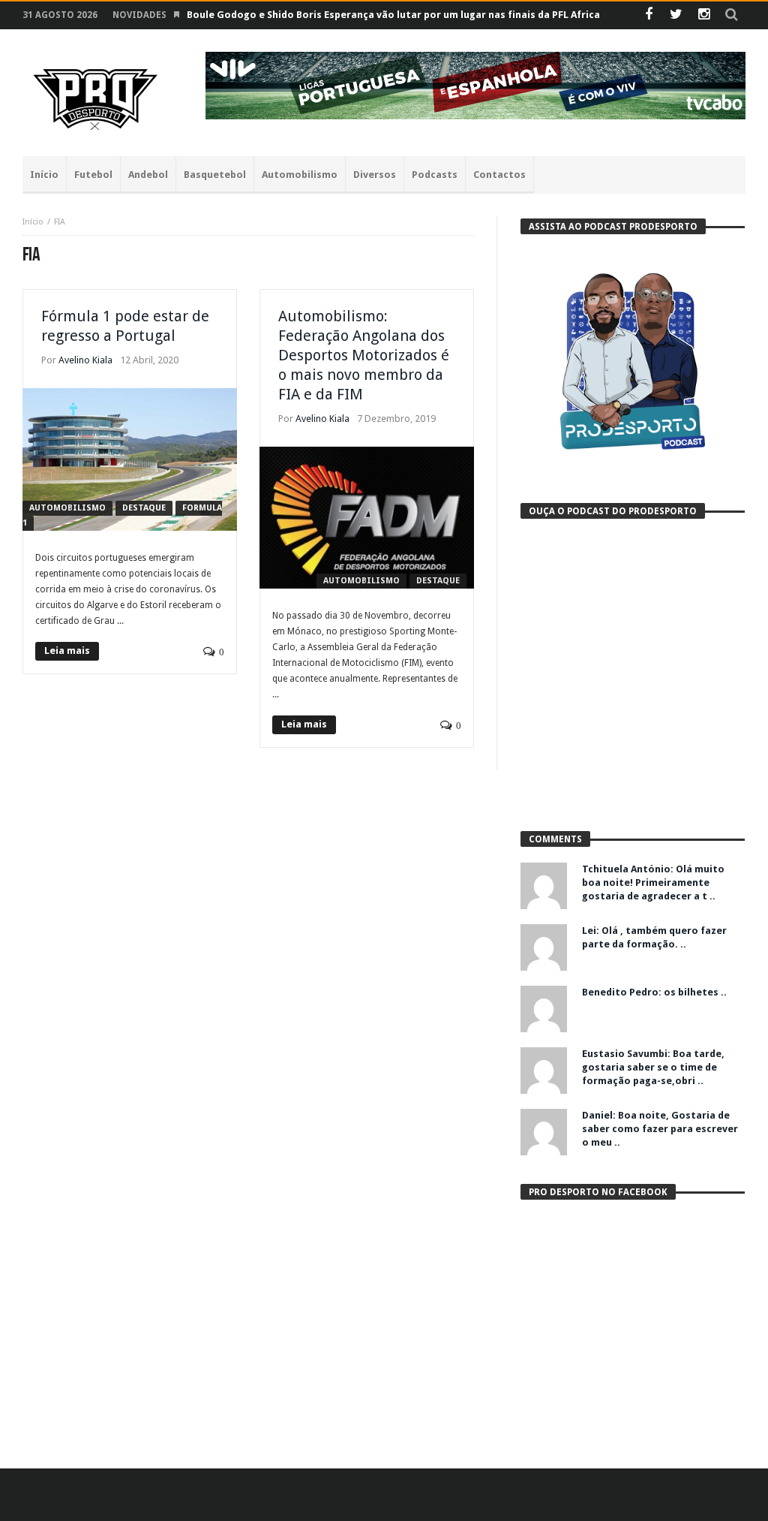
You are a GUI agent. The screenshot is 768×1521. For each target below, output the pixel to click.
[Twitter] (676, 15)
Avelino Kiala (85, 360)
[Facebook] (648, 15)
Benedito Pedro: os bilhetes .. (654, 992)
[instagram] (704, 15)
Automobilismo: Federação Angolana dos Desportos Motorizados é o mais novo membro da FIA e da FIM (363, 355)
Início (33, 222)
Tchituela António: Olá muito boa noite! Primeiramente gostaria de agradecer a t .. (653, 882)
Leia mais (67, 650)
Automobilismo (67, 508)
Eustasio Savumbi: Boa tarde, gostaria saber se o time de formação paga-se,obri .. (653, 1067)
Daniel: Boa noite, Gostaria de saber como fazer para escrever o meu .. (660, 1129)
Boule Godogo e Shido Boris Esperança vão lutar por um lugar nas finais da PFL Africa (393, 14)
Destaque (144, 508)
